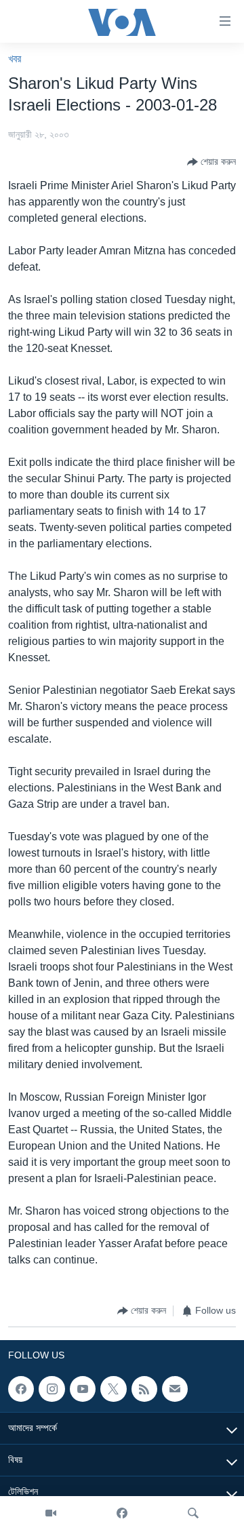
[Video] (50, 1513)
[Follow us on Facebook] (21, 1389)
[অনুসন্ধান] (193, 1513)
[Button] (211, 162)
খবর (14, 58)
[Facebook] (122, 1513)
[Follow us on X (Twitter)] (113, 1389)
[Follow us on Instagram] (51, 1389)
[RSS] (144, 1389)
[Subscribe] (175, 1389)
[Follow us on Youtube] (83, 1389)
